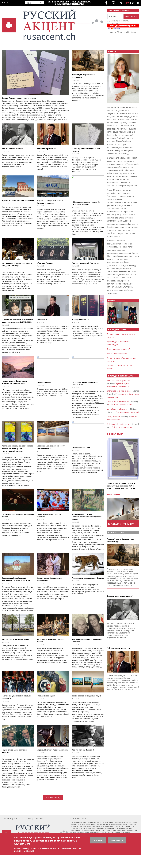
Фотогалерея (113, 495)
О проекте (6, 818)
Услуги (28, 818)
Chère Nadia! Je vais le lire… (119, 391)
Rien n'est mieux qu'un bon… (119, 380)
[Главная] (53, 24)
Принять (97, 840)
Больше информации (24, 851)
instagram (113, 3)
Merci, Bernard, (113, 416)
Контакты (18, 818)
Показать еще (53, 797)
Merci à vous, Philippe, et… (118, 401)
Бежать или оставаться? (118, 349)
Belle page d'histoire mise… (119, 424)
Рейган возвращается (117, 353)
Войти (5, 3)
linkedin (120, 3)
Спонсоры (38, 818)
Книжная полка (115, 434)
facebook (106, 3)
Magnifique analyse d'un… (118, 409)
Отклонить (117, 840)
